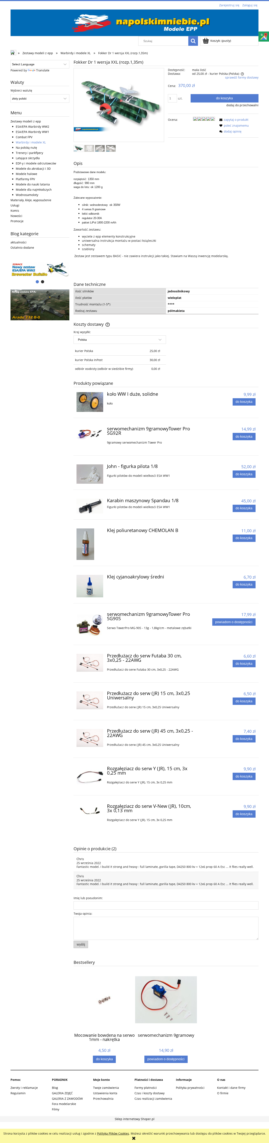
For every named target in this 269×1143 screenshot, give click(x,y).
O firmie (222, 1093)
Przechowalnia (103, 1099)
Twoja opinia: (83, 914)
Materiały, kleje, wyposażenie (31, 200)
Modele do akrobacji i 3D (33, 169)
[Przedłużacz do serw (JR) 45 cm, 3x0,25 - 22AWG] (89, 738)
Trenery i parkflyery (29, 153)
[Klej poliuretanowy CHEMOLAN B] (89, 544)
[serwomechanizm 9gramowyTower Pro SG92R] (89, 433)
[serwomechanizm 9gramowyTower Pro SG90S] (89, 625)
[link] (40, 305)
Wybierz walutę (21, 90)
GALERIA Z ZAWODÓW (67, 1099)
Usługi (15, 205)
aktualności (18, 242)
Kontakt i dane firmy (231, 1088)
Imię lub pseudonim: (88, 898)
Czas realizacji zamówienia (153, 1099)
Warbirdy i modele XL (31, 142)
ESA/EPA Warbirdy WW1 (32, 132)
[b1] (40, 269)
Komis (15, 211)
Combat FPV (24, 137)
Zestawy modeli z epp (26, 121)
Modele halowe (26, 174)
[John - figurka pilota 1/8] (89, 473)
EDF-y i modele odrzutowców (36, 163)
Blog (55, 1088)
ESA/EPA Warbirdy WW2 (32, 127)
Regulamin (18, 1093)
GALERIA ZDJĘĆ (62, 1093)
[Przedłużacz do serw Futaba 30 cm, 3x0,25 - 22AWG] (89, 663)
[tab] (37, 281)
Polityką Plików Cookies (113, 1133)
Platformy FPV (25, 179)
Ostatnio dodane (22, 248)
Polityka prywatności (190, 1088)
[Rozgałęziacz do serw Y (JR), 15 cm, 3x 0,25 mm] (89, 777)
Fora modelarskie (64, 1104)
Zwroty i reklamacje (24, 1088)
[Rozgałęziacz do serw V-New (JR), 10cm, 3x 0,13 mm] (89, 811)
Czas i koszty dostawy (149, 1093)
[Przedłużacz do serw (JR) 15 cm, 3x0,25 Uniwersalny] (89, 700)
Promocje (17, 221)
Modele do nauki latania (33, 184)
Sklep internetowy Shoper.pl (134, 1119)
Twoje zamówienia (106, 1088)
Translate (42, 70)
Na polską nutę (26, 148)
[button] (233, 120)
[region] (40, 269)
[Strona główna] (134, 22)
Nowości (16, 216)
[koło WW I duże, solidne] (89, 402)
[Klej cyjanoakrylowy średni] (89, 586)
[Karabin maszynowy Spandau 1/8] (89, 506)
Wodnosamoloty (27, 195)
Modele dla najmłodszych (34, 190)
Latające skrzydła (28, 158)
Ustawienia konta (105, 1093)
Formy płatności (145, 1088)
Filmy (55, 1109)
